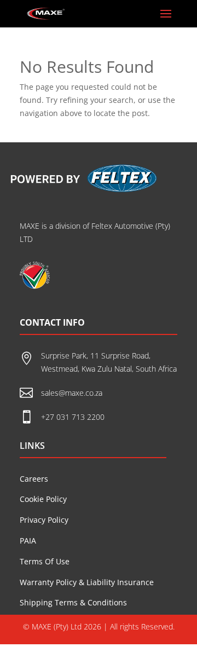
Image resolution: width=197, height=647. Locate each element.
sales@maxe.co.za (71, 393)
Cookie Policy (43, 499)
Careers (34, 478)
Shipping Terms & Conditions (73, 602)
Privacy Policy (44, 520)
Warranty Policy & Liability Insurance (87, 582)
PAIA (28, 540)
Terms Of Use (44, 561)
